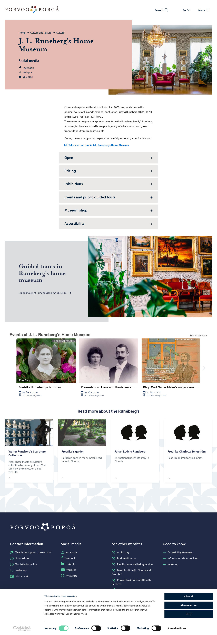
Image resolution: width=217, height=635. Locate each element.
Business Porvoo (126, 558)
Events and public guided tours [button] (89, 197)
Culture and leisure (40, 32)
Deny (189, 613)
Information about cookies (183, 558)
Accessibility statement (180, 552)
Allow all (188, 596)
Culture (60, 32)
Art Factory (123, 552)
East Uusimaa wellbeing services (135, 564)
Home (22, 32)
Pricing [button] (70, 170)
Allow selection (188, 605)
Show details (174, 628)
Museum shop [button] (75, 210)
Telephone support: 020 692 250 (33, 552)
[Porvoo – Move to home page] (32, 9)
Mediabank (21, 576)
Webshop (21, 570)
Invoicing (173, 564)
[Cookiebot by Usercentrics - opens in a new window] (22, 628)
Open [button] (68, 157)
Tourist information (26, 564)
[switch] (96, 628)
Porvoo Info (22, 558)
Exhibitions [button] (73, 183)
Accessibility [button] (74, 223)
